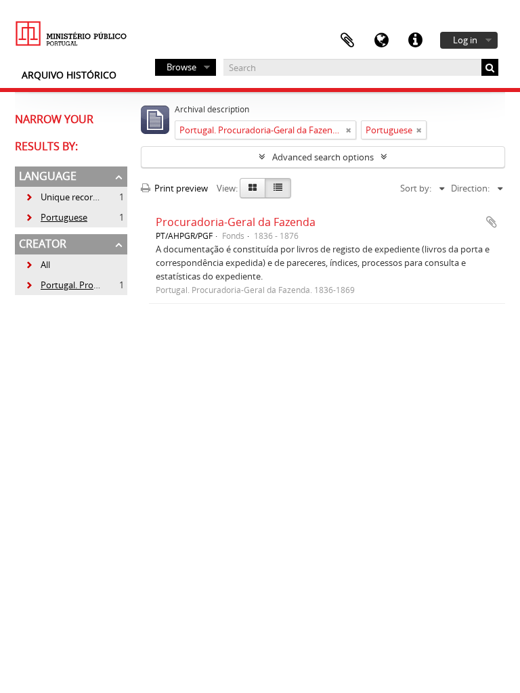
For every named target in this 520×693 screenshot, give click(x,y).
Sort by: (415, 188)
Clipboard (347, 41)
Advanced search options (323, 157)
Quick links (415, 41)
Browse (181, 67)
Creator (42, 243)
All (45, 265)
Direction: (470, 188)
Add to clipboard (491, 222)
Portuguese (56, 217)
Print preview (180, 188)
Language (381, 41)
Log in (465, 40)
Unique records (63, 197)
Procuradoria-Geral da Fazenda (236, 222)
